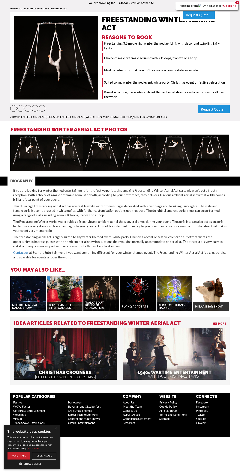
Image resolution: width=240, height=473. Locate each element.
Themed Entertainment (66, 117)
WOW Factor (21, 406)
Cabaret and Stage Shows (84, 418)
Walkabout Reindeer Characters (95, 305)
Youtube (201, 418)
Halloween (75, 402)
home (13, 8)
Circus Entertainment (28, 117)
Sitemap (164, 418)
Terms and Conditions (173, 414)
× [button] (55, 428)
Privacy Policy (168, 402)
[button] (13, 108)
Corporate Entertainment (29, 410)
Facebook (202, 402)
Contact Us (130, 410)
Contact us (20, 252)
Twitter (201, 414)
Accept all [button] (19, 455)
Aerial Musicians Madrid (171, 306)
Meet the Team (132, 406)
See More (219, 323)
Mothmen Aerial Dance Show (25, 306)
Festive (17, 402)
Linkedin (201, 422)
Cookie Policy (168, 406)
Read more (34, 448)
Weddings (19, 414)
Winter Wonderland (150, 117)
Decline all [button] (44, 455)
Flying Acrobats (135, 306)
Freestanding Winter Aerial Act (47, 8)
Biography (21, 181)
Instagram (202, 406)
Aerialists (94, 117)
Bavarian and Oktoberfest (84, 406)
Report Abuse (131, 414)
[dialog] (32, 447)
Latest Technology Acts (83, 414)
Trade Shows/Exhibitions (29, 422)
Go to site (229, 5)
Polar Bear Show (209, 306)
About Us (128, 402)
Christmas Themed (117, 117)
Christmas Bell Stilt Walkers (61, 306)
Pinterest (202, 410)
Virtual (17, 418)
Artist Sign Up (168, 410)
